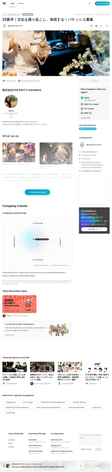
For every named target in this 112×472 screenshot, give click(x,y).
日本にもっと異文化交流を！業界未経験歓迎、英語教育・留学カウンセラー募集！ (69, 377)
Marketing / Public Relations (17, 407)
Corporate (96, 407)
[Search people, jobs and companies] (89, 3)
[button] (16, 433)
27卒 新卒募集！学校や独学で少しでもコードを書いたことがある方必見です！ (97, 377)
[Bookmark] (107, 26)
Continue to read (37, 192)
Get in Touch (86, 449)
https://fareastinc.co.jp (89, 152)
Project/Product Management (53, 402)
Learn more (85, 118)
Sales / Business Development (48, 407)
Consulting (10, 413)
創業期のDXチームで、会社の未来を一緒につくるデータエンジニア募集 (42, 377)
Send (98, 449)
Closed (94, 81)
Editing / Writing (79, 402)
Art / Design (28, 402)
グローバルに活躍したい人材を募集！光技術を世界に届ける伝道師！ (13, 377)
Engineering (10, 402)
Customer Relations (76, 407)
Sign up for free (102, 3)
